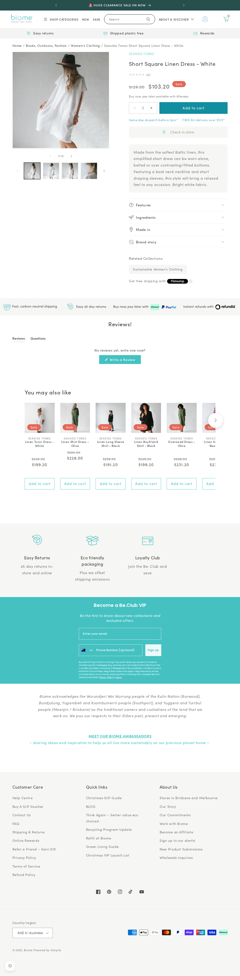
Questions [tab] (37, 339)
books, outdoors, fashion (46, 45)
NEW (85, 19)
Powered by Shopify (47, 950)
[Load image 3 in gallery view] (70, 171)
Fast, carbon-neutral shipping (34, 306)
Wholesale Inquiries (176, 857)
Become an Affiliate (176, 832)
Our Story (168, 806)
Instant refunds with (198, 306)
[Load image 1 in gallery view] (32, 171)
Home (17, 45)
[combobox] (86, 650)
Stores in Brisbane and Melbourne (189, 797)
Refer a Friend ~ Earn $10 (34, 849)
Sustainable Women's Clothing (158, 269)
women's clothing (85, 45)
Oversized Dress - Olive (181, 444)
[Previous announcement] (56, 5)
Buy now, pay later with (131, 306)
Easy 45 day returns (90, 306)
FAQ (15, 823)
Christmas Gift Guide (104, 797)
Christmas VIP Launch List (107, 855)
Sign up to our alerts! (177, 840)
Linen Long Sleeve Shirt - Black (110, 444)
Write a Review (125, 360)
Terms (119, 677)
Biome (28, 950)
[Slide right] (71, 156)
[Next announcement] (184, 5)
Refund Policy (23, 874)
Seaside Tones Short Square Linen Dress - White (144, 45)
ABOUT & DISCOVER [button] (174, 19)
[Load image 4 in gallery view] (89, 171)
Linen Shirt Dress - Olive (75, 444)
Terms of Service (26, 866)
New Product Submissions (181, 849)
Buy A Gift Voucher (28, 806)
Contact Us (21, 815)
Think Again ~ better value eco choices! (112, 818)
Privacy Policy (106, 677)
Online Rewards (25, 840)
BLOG (91, 806)
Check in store (182, 132)
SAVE (96, 19)
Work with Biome (174, 823)
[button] (60, 19)
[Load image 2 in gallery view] (51, 171)
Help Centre (22, 797)
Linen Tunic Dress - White (39, 444)
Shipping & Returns (28, 832)
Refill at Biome (98, 838)
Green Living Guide (102, 846)
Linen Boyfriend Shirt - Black (146, 444)
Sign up (153, 650)
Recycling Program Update (109, 829)
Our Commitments (175, 815)
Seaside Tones (141, 54)
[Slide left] (50, 156)
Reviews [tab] (18, 339)
